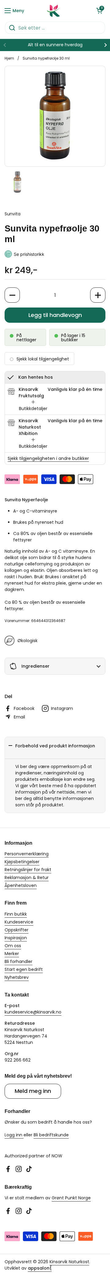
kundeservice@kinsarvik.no (33, 1012)
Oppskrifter (16, 930)
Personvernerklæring (27, 854)
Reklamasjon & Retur (27, 877)
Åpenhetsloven (21, 885)
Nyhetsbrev (17, 977)
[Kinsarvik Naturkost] (53, 11)
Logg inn (14, 1135)
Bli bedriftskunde (51, 1135)
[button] (99, 11)
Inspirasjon (16, 938)
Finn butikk (16, 914)
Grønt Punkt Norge (71, 1198)
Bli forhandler (18, 961)
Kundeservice (19, 922)
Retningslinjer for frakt (28, 870)
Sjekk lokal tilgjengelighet (42, 359)
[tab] (33, 405)
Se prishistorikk (29, 254)
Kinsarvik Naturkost (69, 1262)
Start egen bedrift (24, 969)
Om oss (13, 946)
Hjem (9, 58)
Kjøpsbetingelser (22, 862)
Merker (12, 954)
